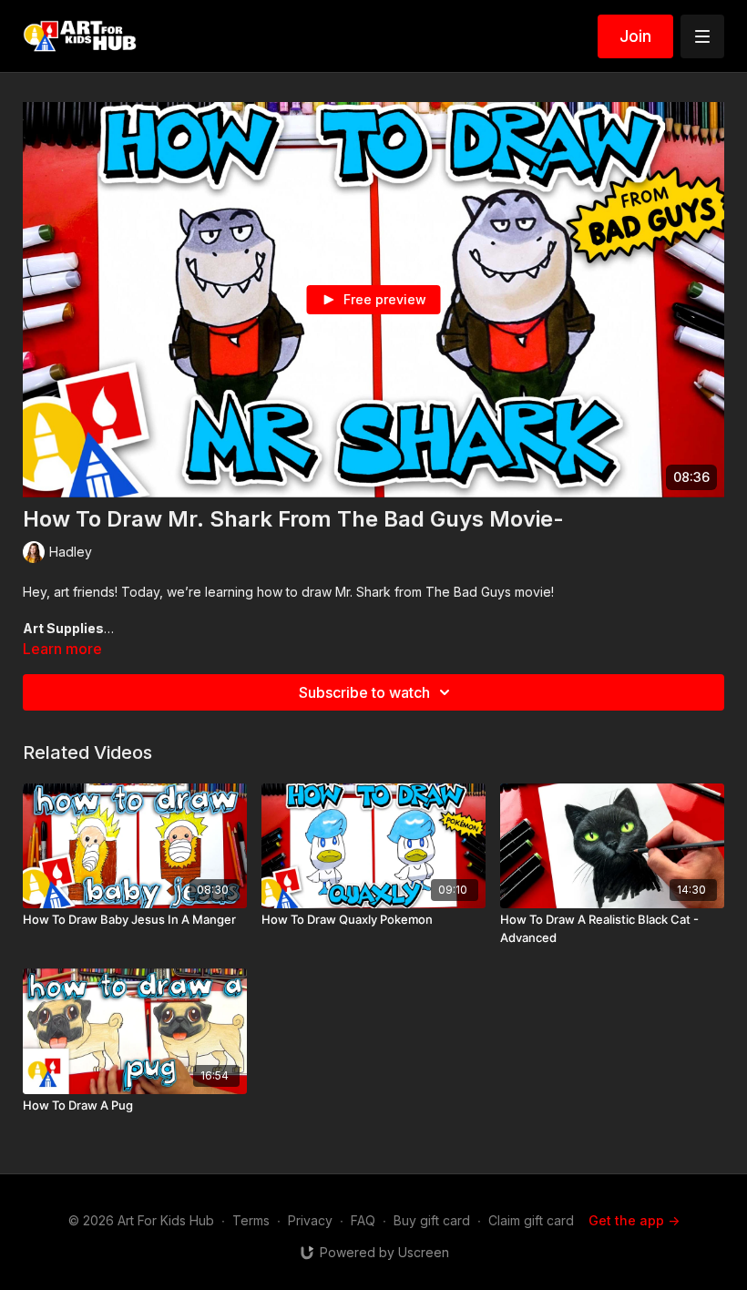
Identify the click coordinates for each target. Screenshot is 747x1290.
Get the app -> (634, 1220)
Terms (251, 1220)
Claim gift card (531, 1220)
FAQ (363, 1220)
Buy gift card (432, 1220)
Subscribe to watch (364, 692)
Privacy (310, 1220)
